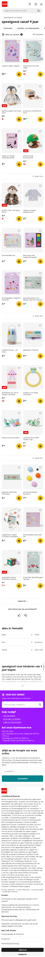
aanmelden (22, 778)
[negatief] (26, 615)
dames (4, 650)
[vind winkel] (40, 704)
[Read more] (22, 685)
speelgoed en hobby (13, 17)
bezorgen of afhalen (12, 719)
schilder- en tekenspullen (28, 28)
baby (4, 635)
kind (3, 642)
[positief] (19, 615)
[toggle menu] (41, 4)
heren (37, 635)
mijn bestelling (9, 716)
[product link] (12, 50)
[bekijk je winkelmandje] (36, 4)
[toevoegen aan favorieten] (19, 41)
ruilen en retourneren (12, 722)
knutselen (8, 28)
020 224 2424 (7, 731)
